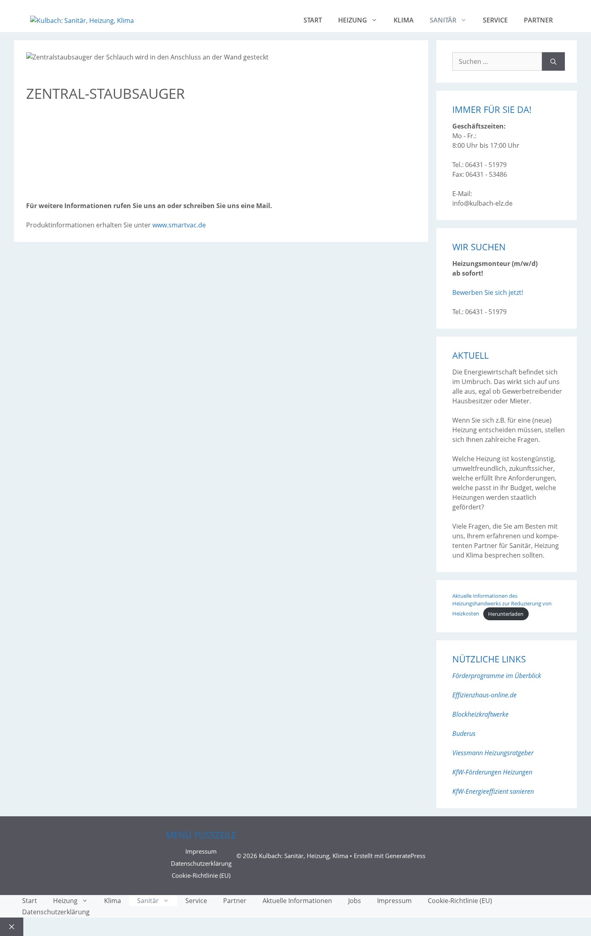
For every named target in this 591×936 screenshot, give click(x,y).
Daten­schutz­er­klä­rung (201, 863)
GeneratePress (405, 856)
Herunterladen (505, 613)
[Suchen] (553, 61)
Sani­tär (443, 20)
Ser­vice (495, 20)
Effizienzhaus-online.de (484, 695)
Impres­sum (201, 851)
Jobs (354, 900)
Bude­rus (464, 733)
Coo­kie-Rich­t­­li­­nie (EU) (201, 875)
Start (313, 20)
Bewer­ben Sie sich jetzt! (487, 292)
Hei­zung (352, 20)
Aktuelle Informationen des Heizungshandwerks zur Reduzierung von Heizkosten (502, 604)
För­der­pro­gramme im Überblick (496, 675)
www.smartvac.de (179, 225)
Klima (404, 20)
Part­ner (538, 20)
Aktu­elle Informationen (297, 900)
